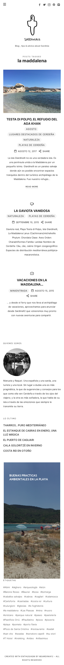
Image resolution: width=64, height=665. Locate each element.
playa (7, 624)
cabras (29, 597)
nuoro (49, 610)
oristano (9, 615)
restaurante (38, 629)
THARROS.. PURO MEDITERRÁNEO (24, 425)
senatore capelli (35, 634)
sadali (51, 629)
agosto (31, 129)
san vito (9, 634)
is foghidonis (36, 606)
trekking (20, 638)
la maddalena (11, 610)
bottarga (46, 592)
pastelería (51, 615)
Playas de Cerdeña (32, 145)
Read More (32, 186)
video (31, 638)
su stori (52, 634)
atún (43, 587)
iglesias (22, 606)
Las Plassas (28, 610)
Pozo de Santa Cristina (17, 629)
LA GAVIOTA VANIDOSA (32, 211)
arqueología (31, 587)
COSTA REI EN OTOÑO (17, 450)
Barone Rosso (12, 592)
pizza (40, 620)
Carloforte (10, 601)
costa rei (36, 601)
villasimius (42, 638)
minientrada (18, 290)
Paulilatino (28, 620)
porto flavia (31, 624)
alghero (17, 587)
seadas (20, 634)
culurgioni (10, 606)
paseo (39, 615)
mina (39, 610)
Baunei (26, 592)
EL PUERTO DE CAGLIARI (18, 440)
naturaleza (32, 139)
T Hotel (8, 638)
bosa (35, 592)
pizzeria (50, 620)
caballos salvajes (13, 597)
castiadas (24, 601)
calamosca (52, 597)
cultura (48, 601)
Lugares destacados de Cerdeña (31, 134)
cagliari (39, 597)
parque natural (24, 615)
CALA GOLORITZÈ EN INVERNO (22, 445)
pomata (17, 624)
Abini (7, 587)
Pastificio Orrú (12, 620)
